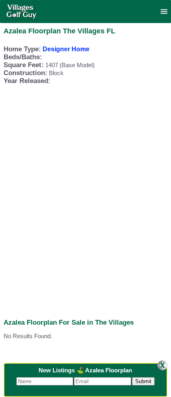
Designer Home (66, 49)
